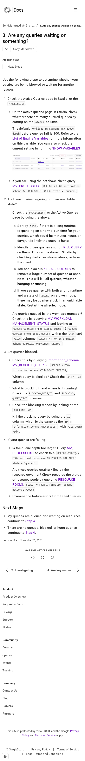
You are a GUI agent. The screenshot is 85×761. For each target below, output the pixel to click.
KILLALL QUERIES (57, 269)
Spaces (7, 655)
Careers (7, 706)
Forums (7, 647)
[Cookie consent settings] (5, 756)
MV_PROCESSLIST (26, 186)
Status (6, 627)
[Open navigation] (75, 10)
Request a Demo (13, 604)
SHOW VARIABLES (66, 148)
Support (7, 619)
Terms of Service (45, 735)
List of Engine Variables (30, 138)
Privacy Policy (40, 749)
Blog (5, 698)
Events (7, 662)
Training (7, 670)
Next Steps (15, 66)
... (33, 25)
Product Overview (14, 596)
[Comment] (52, 557)
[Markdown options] (7, 49)
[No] (42, 557)
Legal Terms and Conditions (44, 753)
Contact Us (9, 690)
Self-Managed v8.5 (14, 25)
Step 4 (30, 521)
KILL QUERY (72, 247)
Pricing (7, 612)
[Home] (13, 10)
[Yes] (33, 557)
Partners (8, 713)
